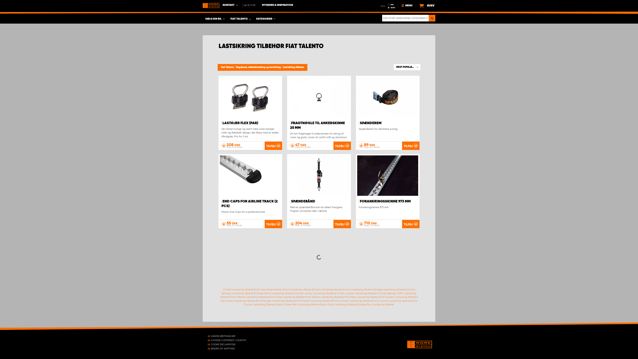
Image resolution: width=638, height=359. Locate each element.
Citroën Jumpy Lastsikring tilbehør (314, 293)
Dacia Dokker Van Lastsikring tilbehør (297, 304)
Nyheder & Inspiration (277, 5)
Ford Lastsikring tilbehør (298, 289)
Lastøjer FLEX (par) (240, 123)
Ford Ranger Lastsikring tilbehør (275, 300)
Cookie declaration (223, 344)
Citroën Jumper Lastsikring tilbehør (356, 293)
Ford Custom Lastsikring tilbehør (391, 300)
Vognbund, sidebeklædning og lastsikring (258, 67)
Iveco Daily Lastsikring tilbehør (338, 304)
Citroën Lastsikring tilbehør (238, 289)
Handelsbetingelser (223, 336)
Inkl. (392, 4)
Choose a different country (228, 340)
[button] (407, 67)
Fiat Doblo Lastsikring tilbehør (361, 297)
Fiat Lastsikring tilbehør (268, 289)
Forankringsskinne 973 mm (385, 201)
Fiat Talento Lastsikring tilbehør (324, 297)
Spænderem (370, 123)
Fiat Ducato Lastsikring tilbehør (398, 297)
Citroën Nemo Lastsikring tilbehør (274, 293)
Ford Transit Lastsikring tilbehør (313, 300)
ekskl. (393, 7)
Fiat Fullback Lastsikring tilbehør (249, 297)
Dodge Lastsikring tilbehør (390, 289)
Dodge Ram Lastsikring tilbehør (376, 304)
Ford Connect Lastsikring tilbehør (352, 300)
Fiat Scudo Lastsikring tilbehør (237, 300)
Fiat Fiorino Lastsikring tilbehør (287, 297)
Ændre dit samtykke (223, 348)
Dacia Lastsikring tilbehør (328, 289)
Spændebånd (303, 201)
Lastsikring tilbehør (293, 67)
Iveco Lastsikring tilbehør (358, 289)
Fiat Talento (227, 67)
